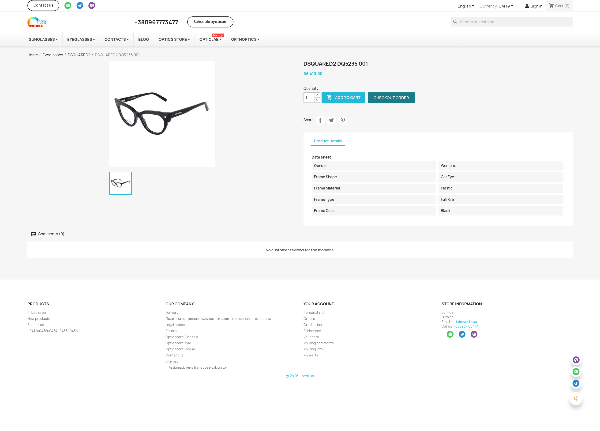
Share (320, 120)
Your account (319, 303)
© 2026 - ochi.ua (300, 376)
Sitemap (172, 361)
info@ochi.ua (466, 321)
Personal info (314, 312)
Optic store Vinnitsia (181, 337)
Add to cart (343, 97)
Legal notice (175, 324)
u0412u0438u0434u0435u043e (52, 331)
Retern (171, 331)
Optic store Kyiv (178, 343)
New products (38, 318)
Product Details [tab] (328, 141)
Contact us (43, 5)
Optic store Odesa (180, 349)
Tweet (331, 120)
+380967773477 (466, 326)
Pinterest (342, 120)
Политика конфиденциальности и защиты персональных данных (218, 318)
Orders (309, 318)
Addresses (312, 331)
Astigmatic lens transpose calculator (197, 367)
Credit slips (313, 324)
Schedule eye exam (210, 21)
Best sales (35, 324)
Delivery (171, 312)
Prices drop (36, 312)
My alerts (311, 355)
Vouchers (311, 337)
